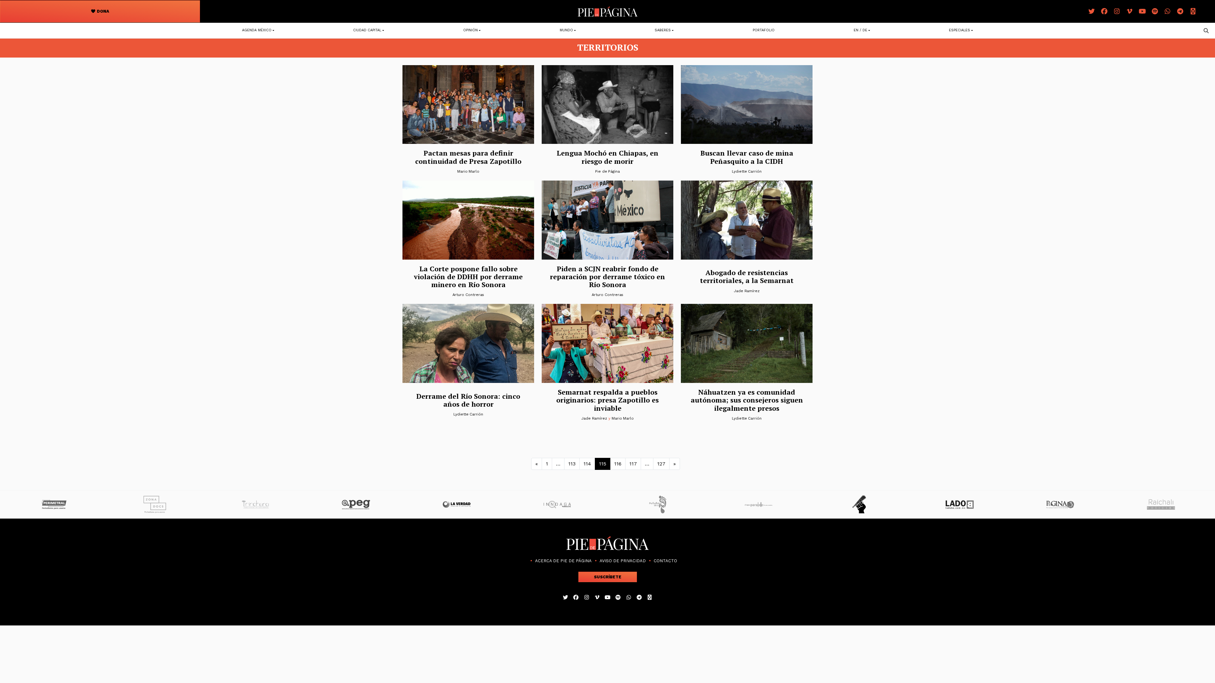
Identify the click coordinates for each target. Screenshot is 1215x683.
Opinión (470, 30)
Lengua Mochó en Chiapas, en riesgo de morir (607, 156)
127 (661, 464)
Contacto (665, 560)
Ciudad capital (367, 30)
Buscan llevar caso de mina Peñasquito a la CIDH (747, 156)
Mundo (566, 30)
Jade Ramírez (747, 291)
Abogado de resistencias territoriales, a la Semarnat (747, 276)
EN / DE (860, 30)
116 (617, 464)
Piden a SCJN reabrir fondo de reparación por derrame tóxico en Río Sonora (607, 276)
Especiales (959, 30)
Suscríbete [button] (607, 577)
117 (633, 464)
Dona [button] (102, 11)
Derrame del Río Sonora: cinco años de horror (468, 400)
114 (587, 464)
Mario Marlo (468, 171)
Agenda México (256, 30)
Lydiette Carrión (747, 171)
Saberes (663, 30)
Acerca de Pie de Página (563, 560)
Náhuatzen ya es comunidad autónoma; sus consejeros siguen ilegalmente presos (747, 400)
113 (572, 464)
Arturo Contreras (468, 294)
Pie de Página (607, 171)
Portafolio (764, 30)
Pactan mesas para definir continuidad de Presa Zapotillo (468, 156)
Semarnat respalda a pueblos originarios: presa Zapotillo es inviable (607, 400)
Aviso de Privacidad (623, 560)
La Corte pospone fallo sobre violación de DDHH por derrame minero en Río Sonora (468, 276)
